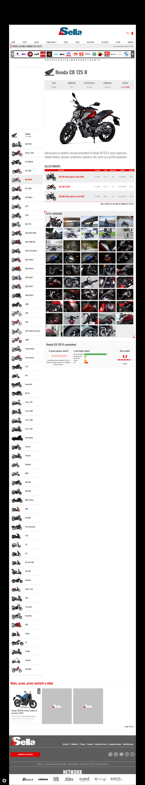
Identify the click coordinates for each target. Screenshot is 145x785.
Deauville (28, 384)
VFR (26, 625)
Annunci (130, 42)
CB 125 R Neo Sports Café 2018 (71, 177)
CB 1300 (28, 188)
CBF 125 (28, 224)
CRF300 (28, 669)
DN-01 (27, 393)
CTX (26, 366)
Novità (36, 42)
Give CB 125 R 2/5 (56, 355)
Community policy (115, 744)
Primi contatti (51, 42)
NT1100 (28, 518)
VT (26, 642)
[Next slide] (132, 54)
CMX (27, 304)
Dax (26, 375)
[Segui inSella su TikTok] (110, 754)
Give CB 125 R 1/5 (52, 355)
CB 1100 (28, 171)
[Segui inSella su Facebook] (127, 754)
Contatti (66, 744)
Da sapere (105, 42)
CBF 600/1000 (30, 233)
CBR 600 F (29, 277)
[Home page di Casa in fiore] (69, 779)
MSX (26, 473)
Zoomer (28, 660)
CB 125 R (28, 180)
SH (26, 553)
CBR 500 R (29, 269)
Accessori (90, 42)
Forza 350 (29, 420)
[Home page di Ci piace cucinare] (84, 779)
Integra (28, 455)
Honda (126, 46)
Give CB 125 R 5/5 (65, 355)
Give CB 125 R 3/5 (59, 355)
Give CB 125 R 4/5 (62, 355)
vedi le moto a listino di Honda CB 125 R (116, 204)
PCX (26, 536)
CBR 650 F (29, 286)
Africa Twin (29, 153)
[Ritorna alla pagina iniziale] (23, 741)
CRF (26, 322)
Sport (25, 42)
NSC (26, 509)
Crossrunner (29, 349)
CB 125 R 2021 (64, 186)
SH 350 (28, 571)
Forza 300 (29, 411)
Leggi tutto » (129, 726)
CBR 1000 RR (30, 242)
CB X (27, 215)
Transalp (28, 607)
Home (13, 42)
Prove (66, 42)
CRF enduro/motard (32, 331)
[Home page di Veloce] (43, 779)
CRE (26, 313)
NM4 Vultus (29, 500)
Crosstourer (29, 358)
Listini (118, 42)
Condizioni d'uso (100, 744)
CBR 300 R (29, 260)
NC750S (28, 482)
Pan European (30, 527)
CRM (27, 340)
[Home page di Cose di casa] (56, 779)
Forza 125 (28, 402)
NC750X (28, 491)
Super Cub (29, 589)
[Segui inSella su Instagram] (116, 754)
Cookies (90, 744)
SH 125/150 (29, 562)
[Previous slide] (12, 54)
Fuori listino (120, 46)
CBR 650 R (29, 295)
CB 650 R (28, 197)
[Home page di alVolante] (28, 779)
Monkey (28, 464)
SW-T (27, 598)
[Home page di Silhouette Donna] (116, 779)
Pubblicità (74, 744)
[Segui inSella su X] (132, 754)
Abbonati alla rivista (25, 754)
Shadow (28, 580)
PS (26, 544)
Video (77, 42)
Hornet (27, 447)
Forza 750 (29, 429)
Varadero (28, 616)
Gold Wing (29, 438)
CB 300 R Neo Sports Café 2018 (71, 196)
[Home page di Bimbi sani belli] (100, 779)
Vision (27, 633)
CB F (27, 206)
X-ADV (27, 651)
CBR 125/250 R (31, 251)
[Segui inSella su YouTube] (121, 754)
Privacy (82, 744)
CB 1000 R (29, 162)
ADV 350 (28, 144)
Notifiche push (128, 744)
